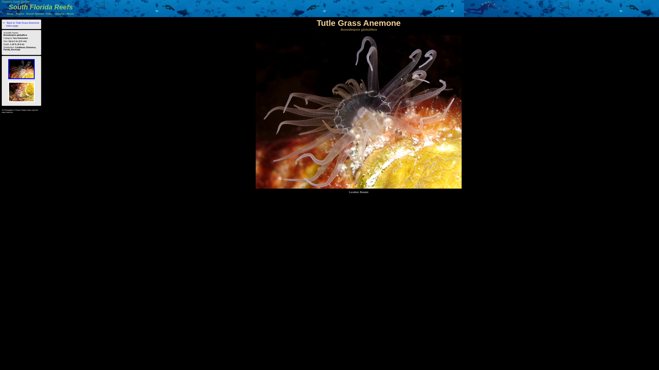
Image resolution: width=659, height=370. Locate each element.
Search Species (35, 13)
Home (10, 13)
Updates (60, 13)
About (70, 13)
